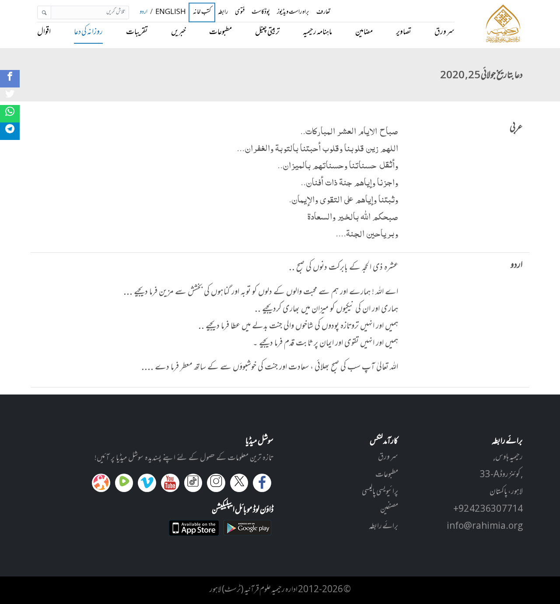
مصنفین (389, 509)
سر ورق (444, 32)
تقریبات (137, 32)
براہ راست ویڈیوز (293, 12)
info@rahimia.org (485, 526)
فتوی (240, 12)
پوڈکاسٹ (261, 12)
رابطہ (223, 12)
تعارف (323, 12)
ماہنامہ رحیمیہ (317, 32)
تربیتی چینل (267, 32)
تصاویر (403, 32)
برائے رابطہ (383, 526)
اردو (143, 12)
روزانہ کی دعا (88, 32)
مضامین (364, 32)
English (170, 12)
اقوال (44, 32)
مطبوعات (220, 32)
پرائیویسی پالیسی (380, 492)
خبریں (178, 32)
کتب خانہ (202, 12)
